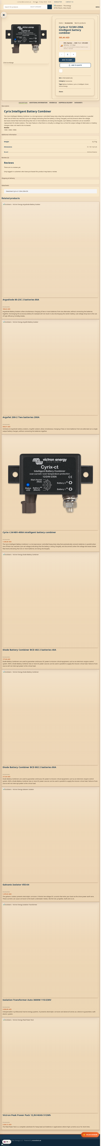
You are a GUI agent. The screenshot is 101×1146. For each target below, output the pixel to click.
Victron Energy (63, 86)
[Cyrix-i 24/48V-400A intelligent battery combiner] (50, 483)
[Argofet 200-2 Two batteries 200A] (50, 368)
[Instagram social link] (7, 2)
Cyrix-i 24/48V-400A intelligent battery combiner (29, 532)
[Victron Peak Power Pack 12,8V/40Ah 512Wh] (50, 1066)
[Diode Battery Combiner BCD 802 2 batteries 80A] (50, 718)
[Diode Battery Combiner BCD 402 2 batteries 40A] (50, 600)
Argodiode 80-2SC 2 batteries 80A (21, 299)
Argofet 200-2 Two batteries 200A (21, 417)
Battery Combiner (67, 84)
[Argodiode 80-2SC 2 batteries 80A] (50, 250)
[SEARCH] (49, 7)
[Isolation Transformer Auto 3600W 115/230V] (50, 951)
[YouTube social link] (10, 2)
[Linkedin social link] (71, 91)
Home (61, 23)
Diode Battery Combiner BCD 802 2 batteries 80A (29, 767)
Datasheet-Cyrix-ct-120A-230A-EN (17, 191)
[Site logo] (63, 7)
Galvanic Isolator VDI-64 (16, 884)
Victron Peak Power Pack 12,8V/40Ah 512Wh (27, 1115)
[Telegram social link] (74, 91)
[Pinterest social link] (12, 2)
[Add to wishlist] (61, 71)
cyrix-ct (75, 84)
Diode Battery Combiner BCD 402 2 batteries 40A (29, 649)
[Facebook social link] (2, 2)
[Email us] (4, 15)
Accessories (69, 23)
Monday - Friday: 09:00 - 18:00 (42, 2)
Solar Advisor (90, 1134)
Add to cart (67, 60)
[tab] (23, 103)
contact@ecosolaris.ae (24, 2)
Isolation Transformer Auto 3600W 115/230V (27, 999)
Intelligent (81, 84)
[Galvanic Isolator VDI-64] (50, 835)
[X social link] (5, 2)
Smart (86, 84)
